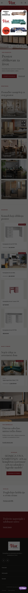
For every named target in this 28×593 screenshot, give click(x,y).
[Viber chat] (23, 588)
